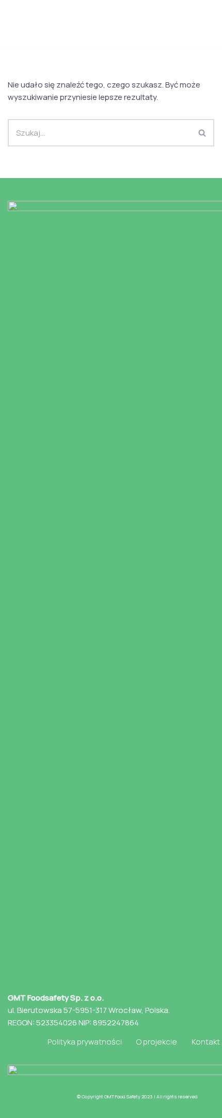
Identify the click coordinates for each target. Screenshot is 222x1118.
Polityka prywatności (84, 1041)
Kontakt (206, 1041)
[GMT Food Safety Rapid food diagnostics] (64, 23)
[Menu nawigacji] (202, 24)
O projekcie (156, 1041)
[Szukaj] (202, 132)
